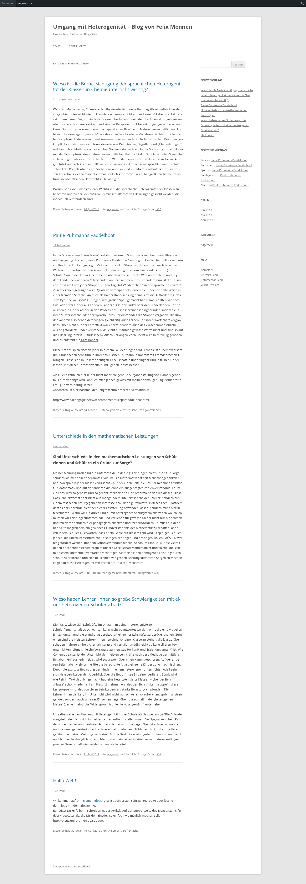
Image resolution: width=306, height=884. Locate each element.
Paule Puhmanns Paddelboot (84, 235)
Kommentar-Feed (212, 280)
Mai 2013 (206, 215)
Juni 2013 (206, 210)
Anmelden (207, 270)
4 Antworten (60, 446)
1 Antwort (59, 614)
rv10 (156, 573)
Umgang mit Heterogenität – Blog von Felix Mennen (122, 26)
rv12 (158, 209)
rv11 (158, 410)
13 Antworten (61, 245)
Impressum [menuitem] (25, 3)
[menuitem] (303, 3)
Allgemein (113, 209)
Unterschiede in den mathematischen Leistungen (105, 436)
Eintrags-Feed (209, 275)
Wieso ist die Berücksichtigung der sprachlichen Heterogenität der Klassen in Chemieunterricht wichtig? (117, 86)
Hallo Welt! (64, 780)
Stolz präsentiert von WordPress (71, 866)
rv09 (158, 754)
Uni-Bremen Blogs (89, 801)
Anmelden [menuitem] (8, 3)
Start (57, 46)
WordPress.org (210, 285)
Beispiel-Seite (77, 46)
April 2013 (207, 220)
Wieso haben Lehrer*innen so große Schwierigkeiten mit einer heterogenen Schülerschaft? (116, 601)
